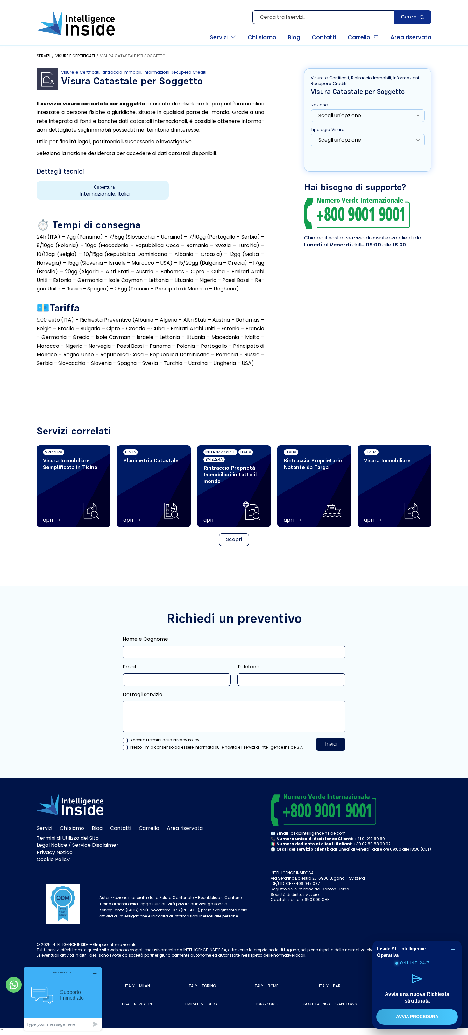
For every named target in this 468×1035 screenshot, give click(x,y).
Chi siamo (72, 828)
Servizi (43, 56)
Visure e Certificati (75, 56)
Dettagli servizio (142, 694)
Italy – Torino (202, 986)
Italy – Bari (330, 986)
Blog (97, 828)
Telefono (248, 666)
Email (129, 666)
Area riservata (185, 828)
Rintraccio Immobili (121, 72)
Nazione (319, 105)
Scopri (234, 539)
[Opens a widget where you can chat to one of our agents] (62, 998)
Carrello (149, 828)
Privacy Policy (186, 740)
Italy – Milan (137, 986)
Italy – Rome (266, 986)
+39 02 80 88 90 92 (372, 843)
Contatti (120, 828)
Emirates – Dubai (202, 1004)
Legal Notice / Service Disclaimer (77, 845)
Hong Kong (266, 1004)
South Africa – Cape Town (330, 1004)
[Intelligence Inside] (76, 23)
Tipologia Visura (327, 129)
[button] (223, 37)
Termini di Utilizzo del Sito (68, 838)
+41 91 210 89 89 (369, 838)
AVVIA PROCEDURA (417, 1016)
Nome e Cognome (145, 639)
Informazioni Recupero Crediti (175, 72)
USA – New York (137, 1004)
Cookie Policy (53, 859)
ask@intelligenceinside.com (318, 833)
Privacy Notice (55, 852)
